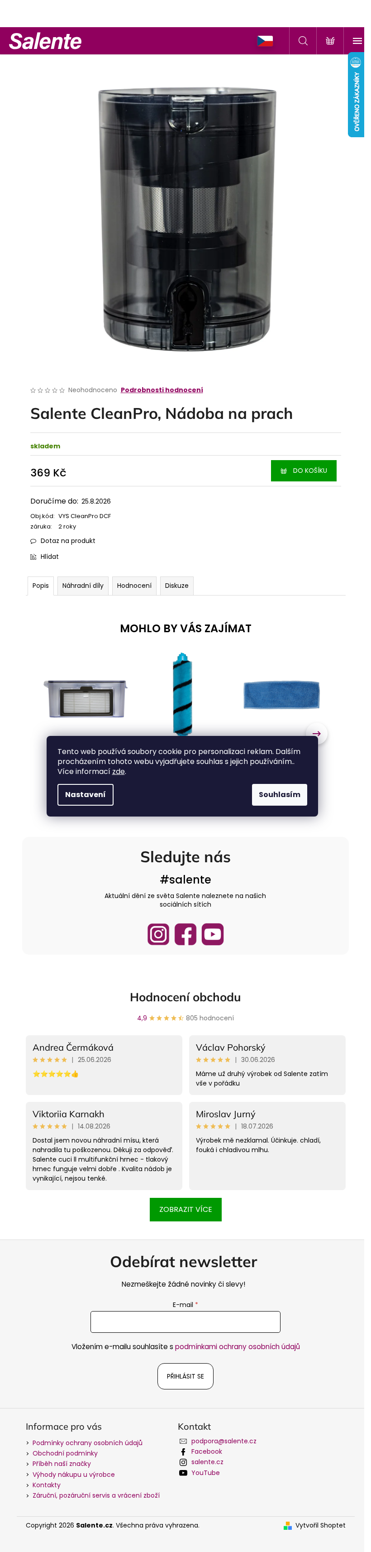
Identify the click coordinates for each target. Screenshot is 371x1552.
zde (118, 771)
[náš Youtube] (212, 934)
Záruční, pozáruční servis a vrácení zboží (96, 1495)
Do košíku (310, 470)
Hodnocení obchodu (185, 997)
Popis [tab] (41, 585)
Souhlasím (279, 794)
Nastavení (85, 794)
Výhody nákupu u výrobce (74, 1474)
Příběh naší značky (62, 1463)
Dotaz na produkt (68, 540)
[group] (85, 733)
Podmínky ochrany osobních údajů (88, 1442)
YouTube (205, 1472)
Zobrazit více (185, 1209)
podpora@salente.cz (224, 1441)
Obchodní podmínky (65, 1453)
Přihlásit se (185, 1376)
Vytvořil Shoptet (320, 1525)
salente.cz (207, 1461)
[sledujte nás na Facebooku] (185, 934)
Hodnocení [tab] (134, 585)
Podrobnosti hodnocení (162, 390)
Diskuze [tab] (177, 585)
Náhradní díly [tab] (83, 585)
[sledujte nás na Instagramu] (158, 934)
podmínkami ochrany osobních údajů (237, 1346)
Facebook (206, 1451)
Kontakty (47, 1485)
